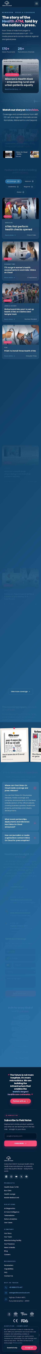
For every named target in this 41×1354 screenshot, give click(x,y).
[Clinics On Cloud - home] (7, 3)
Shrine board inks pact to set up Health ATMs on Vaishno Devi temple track (19, 311)
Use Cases (8, 1222)
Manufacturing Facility (12, 1240)
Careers (7, 1254)
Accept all (29, 1348)
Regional (28, 187)
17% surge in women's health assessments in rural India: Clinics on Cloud (20, 270)
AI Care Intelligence (11, 1212)
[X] (21, 1177)
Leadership (13, 187)
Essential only (12, 1348)
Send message (19, 990)
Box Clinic (7, 1190)
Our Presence (9, 1244)
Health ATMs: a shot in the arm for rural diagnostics (20, 388)
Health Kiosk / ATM (11, 1187)
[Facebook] (26, 1177)
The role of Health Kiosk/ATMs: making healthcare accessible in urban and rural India (19, 512)
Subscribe (19, 1143)
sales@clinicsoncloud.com (19, 1293)
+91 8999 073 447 (15, 1287)
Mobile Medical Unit (11, 1198)
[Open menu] (36, 3)
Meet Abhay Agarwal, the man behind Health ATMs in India (18, 553)
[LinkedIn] (6, 1177)
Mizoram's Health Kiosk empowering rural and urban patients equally (17, 471)
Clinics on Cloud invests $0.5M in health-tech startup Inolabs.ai (19, 634)
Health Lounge (9, 1194)
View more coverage (19, 691)
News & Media (9, 1247)
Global (20, 192)
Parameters (8, 1265)
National (29, 181)
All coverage (13, 181)
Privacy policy (17, 1343)
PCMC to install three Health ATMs (20, 351)
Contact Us (8, 1276)
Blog (6, 1251)
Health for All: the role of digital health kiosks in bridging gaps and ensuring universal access (20, 429)
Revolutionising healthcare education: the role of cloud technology (17, 674)
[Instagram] (11, 1177)
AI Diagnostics (9, 1208)
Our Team (8, 1237)
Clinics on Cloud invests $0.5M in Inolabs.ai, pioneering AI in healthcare (19, 593)
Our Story (7, 1233)
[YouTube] (16, 1177)
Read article (9, 235)
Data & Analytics (10, 1219)
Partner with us (19, 1101)
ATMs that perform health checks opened (18, 228)
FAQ (5, 1272)
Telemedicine (9, 1215)
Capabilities (8, 1269)
